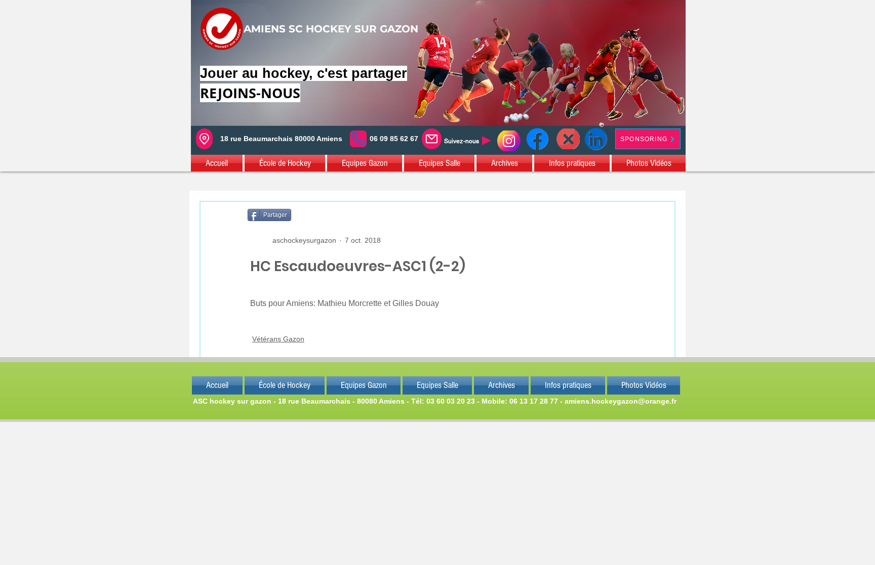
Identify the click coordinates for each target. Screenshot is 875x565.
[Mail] (432, 138)
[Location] (204, 138)
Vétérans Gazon (278, 339)
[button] (217, 163)
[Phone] (358, 139)
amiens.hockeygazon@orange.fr (621, 401)
